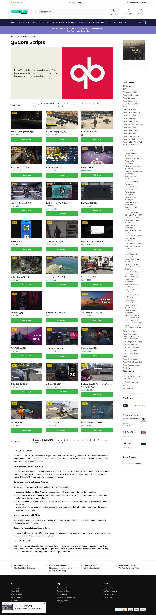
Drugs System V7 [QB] (20, 167)
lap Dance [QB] (17, 313)
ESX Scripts (127, 86)
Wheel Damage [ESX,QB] (56, 132)
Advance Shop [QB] (54, 167)
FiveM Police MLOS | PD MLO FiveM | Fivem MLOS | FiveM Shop (134, 274)
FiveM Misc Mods (129, 139)
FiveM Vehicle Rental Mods (132, 362)
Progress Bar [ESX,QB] (55, 312)
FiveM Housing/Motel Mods (133, 124)
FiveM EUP (15, 591)
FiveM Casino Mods (130, 101)
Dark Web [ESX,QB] (89, 203)
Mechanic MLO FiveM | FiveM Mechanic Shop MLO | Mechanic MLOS (133, 325)
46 (94, 104)
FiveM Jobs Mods (129, 133)
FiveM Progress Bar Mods (132, 342)
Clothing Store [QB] (89, 348)
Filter (125, 405)
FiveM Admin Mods (130, 92)
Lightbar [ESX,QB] (53, 384)
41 (74, 104)
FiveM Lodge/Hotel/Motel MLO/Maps (131, 254)
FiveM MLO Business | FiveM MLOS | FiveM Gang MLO (133, 266)
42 (78, 104)
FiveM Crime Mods (129, 109)
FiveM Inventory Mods (131, 130)
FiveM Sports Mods (130, 359)
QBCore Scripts (22, 36)
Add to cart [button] (26, 139)
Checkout (141, 14)
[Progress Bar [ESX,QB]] (62, 300)
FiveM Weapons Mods (131, 365)
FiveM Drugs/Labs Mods (132, 112)
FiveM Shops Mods (130, 351)
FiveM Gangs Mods (130, 118)
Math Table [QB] (17, 422)
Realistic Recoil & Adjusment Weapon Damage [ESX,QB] (96, 385)
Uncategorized (128, 388)
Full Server (127, 368)
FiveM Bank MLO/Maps (133, 158)
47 (98, 104)
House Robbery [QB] (54, 241)
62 (106, 104)
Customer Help (128, 14)
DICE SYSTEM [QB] (89, 132)
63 (110, 104)
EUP (124, 89)
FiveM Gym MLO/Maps (133, 236)
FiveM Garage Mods (130, 121)
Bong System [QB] (88, 277)
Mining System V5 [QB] (55, 277)
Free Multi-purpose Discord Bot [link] (78, 31)
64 (59, 106)
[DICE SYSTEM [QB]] (97, 120)
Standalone (127, 385)
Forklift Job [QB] (52, 422)
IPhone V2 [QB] (17, 241)
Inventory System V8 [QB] (21, 203)
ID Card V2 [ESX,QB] (19, 384)
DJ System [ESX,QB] (54, 348)
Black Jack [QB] (87, 167)
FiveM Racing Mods (130, 345)
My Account (114, 14)
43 (82, 104)
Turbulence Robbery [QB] (91, 312)
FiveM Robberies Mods (131, 348)
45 (90, 104)
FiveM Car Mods (129, 98)
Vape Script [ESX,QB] (23, 606)
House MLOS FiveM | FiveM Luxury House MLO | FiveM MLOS (132, 317)
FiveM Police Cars (131, 382)
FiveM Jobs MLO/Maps (133, 244)
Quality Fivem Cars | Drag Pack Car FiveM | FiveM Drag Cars (132, 376)
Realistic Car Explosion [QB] (22, 132)
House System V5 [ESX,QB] (92, 422)
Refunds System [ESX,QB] (92, 241)
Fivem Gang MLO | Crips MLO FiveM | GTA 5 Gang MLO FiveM (133, 215)
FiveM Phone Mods (130, 331)
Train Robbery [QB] (18, 348)
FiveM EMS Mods (129, 115)
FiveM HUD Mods (129, 127)
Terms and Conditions (66, 597)
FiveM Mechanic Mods (131, 136)
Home (13, 36)
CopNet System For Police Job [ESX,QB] (58, 204)
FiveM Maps (15, 588)
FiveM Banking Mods (130, 95)
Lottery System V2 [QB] (20, 277)
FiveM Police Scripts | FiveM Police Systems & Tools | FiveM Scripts (131, 336)
